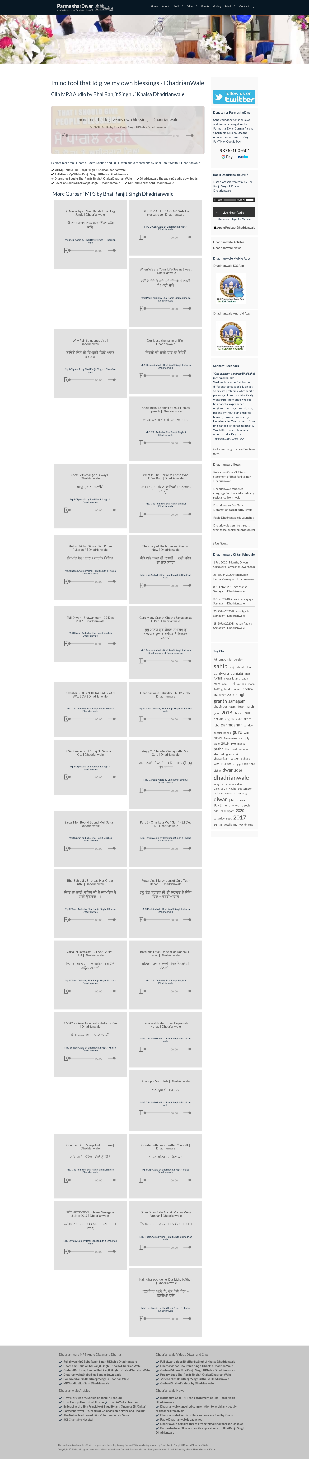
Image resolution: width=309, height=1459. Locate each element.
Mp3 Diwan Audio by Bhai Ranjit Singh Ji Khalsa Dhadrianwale (165, 839)
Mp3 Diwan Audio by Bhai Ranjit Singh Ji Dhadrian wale (165, 710)
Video (190, 6)
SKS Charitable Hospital (78, 1419)
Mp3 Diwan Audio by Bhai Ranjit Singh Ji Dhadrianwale (165, 228)
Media (228, 6)
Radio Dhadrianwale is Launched (233, 517)
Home (154, 6)
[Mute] (183, 136)
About (165, 6)
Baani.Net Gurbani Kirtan (201, 1449)
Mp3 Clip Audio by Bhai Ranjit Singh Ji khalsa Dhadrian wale (90, 710)
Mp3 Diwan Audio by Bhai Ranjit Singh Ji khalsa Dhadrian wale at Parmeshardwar (165, 651)
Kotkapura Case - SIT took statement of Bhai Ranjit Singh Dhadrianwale (232, 476)
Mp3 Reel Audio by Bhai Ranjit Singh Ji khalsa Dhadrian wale (166, 910)
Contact (244, 6)
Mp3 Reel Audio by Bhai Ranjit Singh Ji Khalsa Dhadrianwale (165, 1309)
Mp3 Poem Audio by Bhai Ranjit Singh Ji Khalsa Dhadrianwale (166, 299)
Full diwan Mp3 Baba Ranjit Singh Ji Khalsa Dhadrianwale (91, 174)
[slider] (190, 135)
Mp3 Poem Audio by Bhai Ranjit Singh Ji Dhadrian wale (165, 1238)
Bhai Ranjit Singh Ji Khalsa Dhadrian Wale (184, 1445)
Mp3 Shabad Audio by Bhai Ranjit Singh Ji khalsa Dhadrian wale (90, 572)
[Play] (63, 135)
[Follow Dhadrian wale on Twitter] (243, 1446)
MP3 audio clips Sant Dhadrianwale (151, 183)
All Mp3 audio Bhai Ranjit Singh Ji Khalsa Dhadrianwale (90, 170)
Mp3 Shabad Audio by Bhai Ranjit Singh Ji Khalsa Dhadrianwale (90, 1049)
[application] (128, 134)
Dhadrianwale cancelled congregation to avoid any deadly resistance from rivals (234, 493)
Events (205, 6)
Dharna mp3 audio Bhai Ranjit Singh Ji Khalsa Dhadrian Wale (93, 178)
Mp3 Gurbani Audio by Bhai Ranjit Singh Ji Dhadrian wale (165, 781)
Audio (176, 6)
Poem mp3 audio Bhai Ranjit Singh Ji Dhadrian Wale (87, 183)
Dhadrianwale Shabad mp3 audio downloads (169, 178)
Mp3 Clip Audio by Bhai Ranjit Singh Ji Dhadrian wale (90, 241)
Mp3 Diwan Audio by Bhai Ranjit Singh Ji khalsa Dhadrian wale (165, 366)
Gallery (217, 6)
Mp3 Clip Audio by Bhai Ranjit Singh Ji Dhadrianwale (165, 433)
